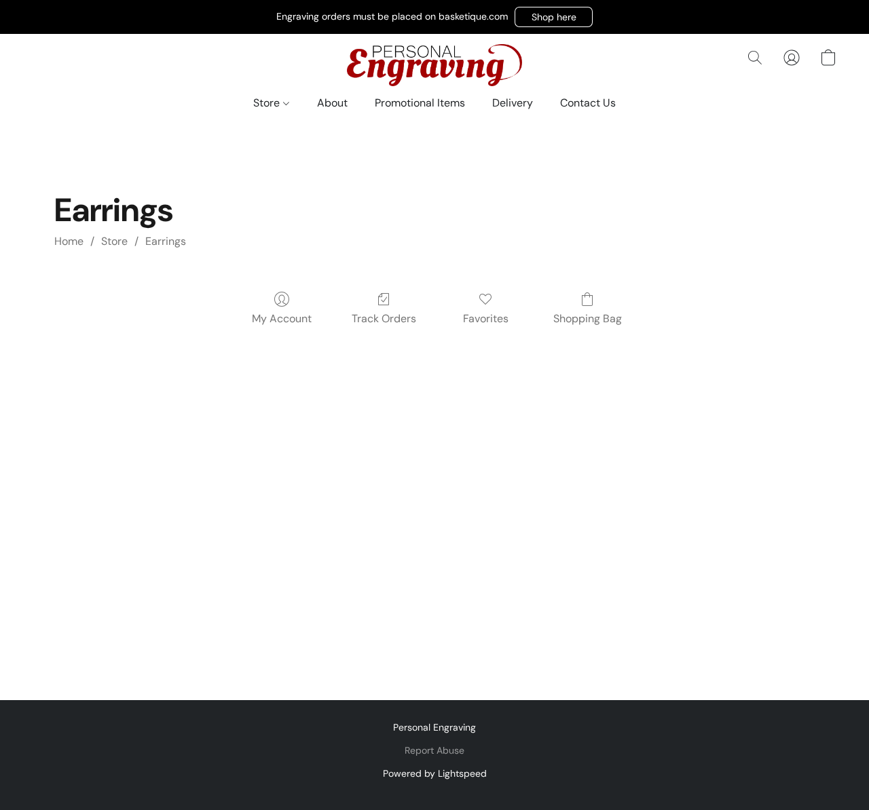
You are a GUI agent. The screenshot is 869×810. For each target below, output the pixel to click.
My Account (282, 318)
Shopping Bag (587, 318)
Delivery (512, 103)
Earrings (165, 241)
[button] (554, 17)
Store (267, 103)
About (332, 103)
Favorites (486, 318)
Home (69, 241)
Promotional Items (420, 103)
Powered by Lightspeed (435, 773)
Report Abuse (434, 750)
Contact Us (588, 103)
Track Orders (384, 318)
